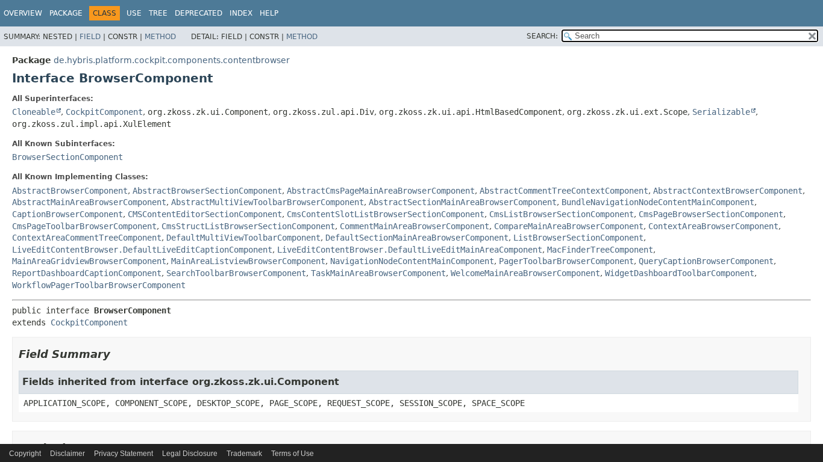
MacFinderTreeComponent (600, 249)
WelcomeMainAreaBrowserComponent (525, 273)
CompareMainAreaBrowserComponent (568, 226)
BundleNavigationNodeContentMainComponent (658, 202)
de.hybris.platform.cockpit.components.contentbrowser (172, 60)
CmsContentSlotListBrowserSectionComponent (385, 214)
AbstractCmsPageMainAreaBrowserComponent (381, 191)
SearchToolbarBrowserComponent (236, 273)
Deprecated (198, 13)
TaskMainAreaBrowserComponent (378, 273)
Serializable (721, 112)
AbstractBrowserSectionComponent (207, 191)
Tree (158, 13)
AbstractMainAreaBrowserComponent (89, 202)
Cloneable (33, 112)
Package (66, 13)
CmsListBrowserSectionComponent (561, 214)
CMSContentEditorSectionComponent (205, 214)
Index (241, 13)
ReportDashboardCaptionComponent (86, 273)
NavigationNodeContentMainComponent (412, 261)
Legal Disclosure (189, 453)
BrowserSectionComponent (67, 157)
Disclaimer (67, 453)
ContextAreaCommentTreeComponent (86, 237)
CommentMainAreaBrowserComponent (414, 226)
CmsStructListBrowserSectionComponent (248, 226)
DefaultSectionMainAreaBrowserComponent (417, 237)
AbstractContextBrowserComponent (728, 191)
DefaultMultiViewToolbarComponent (243, 237)
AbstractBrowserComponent (70, 191)
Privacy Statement (123, 453)
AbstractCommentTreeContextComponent (564, 191)
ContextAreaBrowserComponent (713, 226)
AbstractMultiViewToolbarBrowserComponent (267, 202)
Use (134, 13)
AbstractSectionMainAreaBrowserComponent (463, 202)
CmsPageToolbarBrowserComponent (84, 226)
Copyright (25, 453)
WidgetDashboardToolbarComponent (679, 273)
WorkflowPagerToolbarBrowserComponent (99, 285)
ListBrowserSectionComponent (578, 237)
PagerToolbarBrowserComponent (566, 261)
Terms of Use (292, 453)
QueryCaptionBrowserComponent (706, 261)
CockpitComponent (104, 112)
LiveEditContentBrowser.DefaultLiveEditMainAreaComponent (409, 249)
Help (269, 13)
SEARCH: (542, 36)
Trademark (244, 453)
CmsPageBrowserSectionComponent (711, 214)
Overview (23, 13)
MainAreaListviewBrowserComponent (248, 261)
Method (160, 36)
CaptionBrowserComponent (67, 214)
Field (90, 36)
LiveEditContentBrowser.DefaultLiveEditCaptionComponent (142, 249)
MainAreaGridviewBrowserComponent (89, 261)
